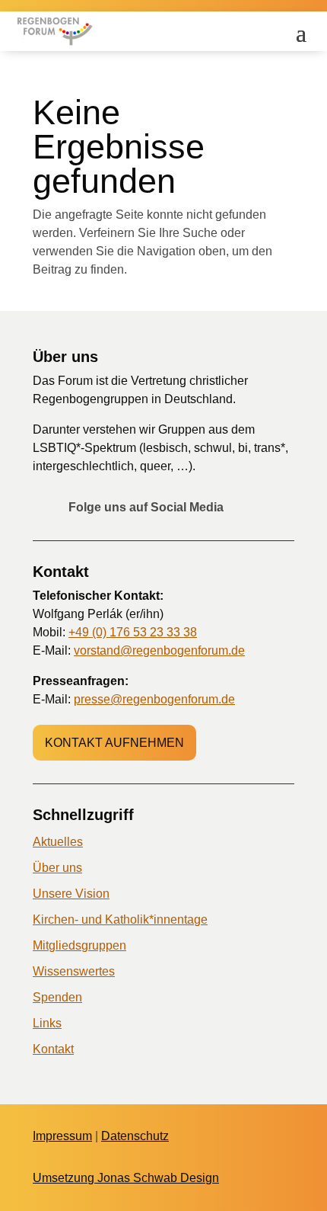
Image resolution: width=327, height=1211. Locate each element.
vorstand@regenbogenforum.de (159, 650)
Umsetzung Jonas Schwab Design (126, 1177)
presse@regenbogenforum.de (154, 699)
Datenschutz (135, 1135)
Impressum (62, 1135)
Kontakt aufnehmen (114, 742)
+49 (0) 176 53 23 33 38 (132, 632)
